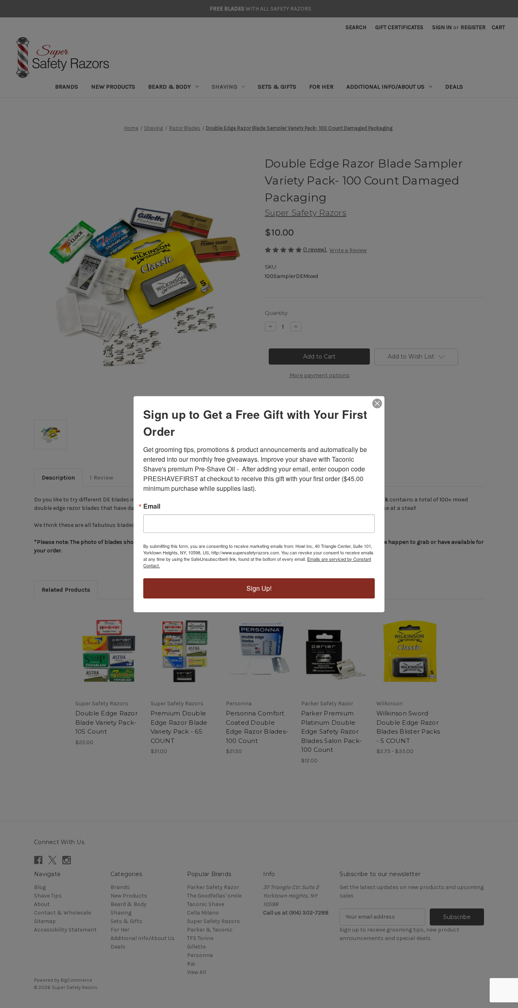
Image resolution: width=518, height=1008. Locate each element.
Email (151, 506)
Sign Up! (259, 588)
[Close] (377, 403)
